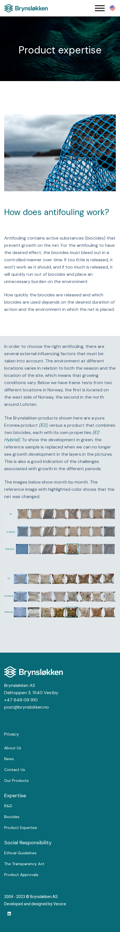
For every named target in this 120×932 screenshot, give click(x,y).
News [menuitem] (9, 758)
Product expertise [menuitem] (20, 827)
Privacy (11, 734)
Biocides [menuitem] (12, 816)
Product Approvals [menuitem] (21, 874)
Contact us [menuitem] (14, 769)
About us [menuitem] (12, 747)
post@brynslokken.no (26, 707)
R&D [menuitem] (8, 805)
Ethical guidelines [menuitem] (20, 852)
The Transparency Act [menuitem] (24, 863)
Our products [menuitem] (16, 780)
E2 (42, 425)
